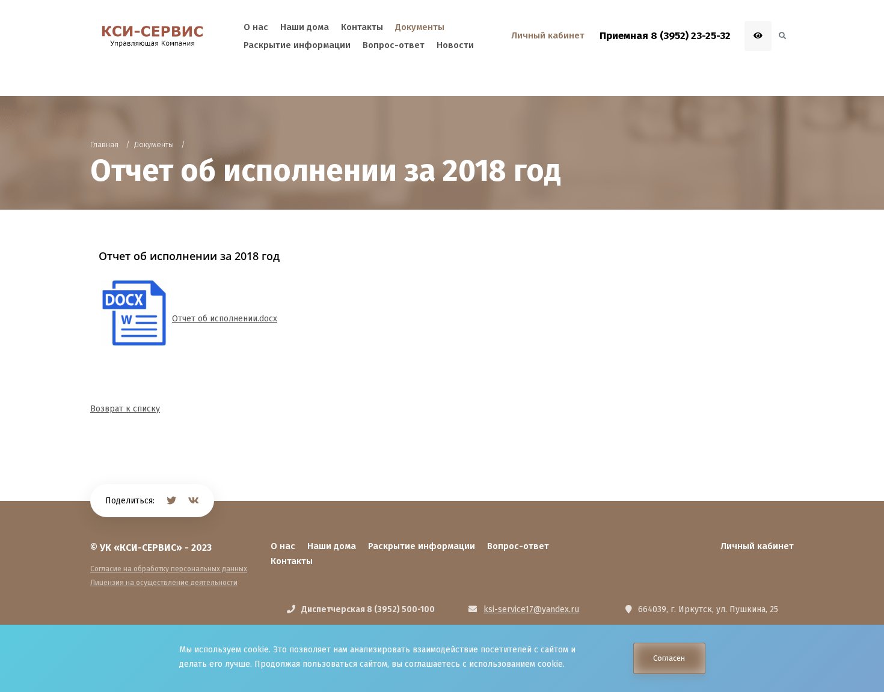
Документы (419, 27)
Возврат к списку (125, 409)
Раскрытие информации (421, 546)
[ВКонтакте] (193, 500)
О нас (283, 546)
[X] (171, 500)
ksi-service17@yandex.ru (531, 609)
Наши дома (331, 546)
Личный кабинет (757, 546)
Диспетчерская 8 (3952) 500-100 (368, 609)
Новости (455, 45)
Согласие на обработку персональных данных (168, 569)
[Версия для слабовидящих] (758, 36)
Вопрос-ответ (518, 546)
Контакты (292, 561)
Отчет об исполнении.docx (224, 319)
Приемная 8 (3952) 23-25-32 (665, 35)
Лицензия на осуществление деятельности (164, 582)
